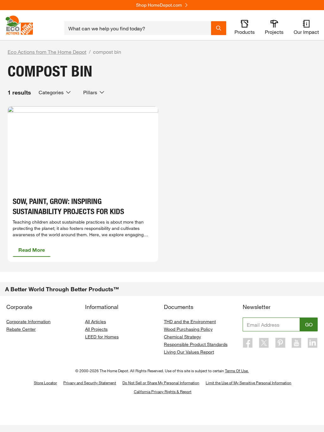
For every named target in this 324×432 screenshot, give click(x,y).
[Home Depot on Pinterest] (280, 343)
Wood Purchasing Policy (188, 329)
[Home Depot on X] (264, 343)
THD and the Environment (190, 321)
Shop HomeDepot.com (159, 5)
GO (309, 324)
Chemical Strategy (182, 336)
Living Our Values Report (189, 352)
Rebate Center (21, 329)
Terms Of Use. (237, 370)
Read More (31, 250)
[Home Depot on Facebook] (248, 343)
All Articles (95, 321)
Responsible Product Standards (195, 344)
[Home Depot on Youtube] (296, 343)
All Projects (96, 329)
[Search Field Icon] (218, 28)
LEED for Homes (102, 336)
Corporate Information (28, 321)
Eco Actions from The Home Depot (47, 52)
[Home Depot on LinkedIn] (313, 343)
